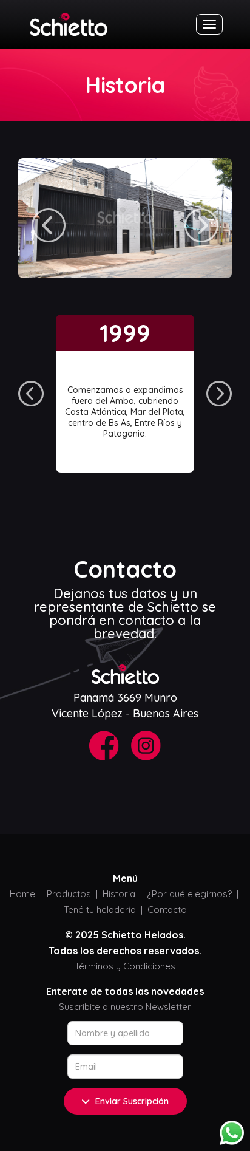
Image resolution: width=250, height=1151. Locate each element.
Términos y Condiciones (125, 966)
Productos (69, 894)
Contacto (167, 909)
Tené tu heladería (100, 909)
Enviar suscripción (132, 1101)
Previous (31, 393)
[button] (49, 225)
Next (219, 393)
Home (22, 894)
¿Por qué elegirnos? (189, 894)
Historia (119, 894)
